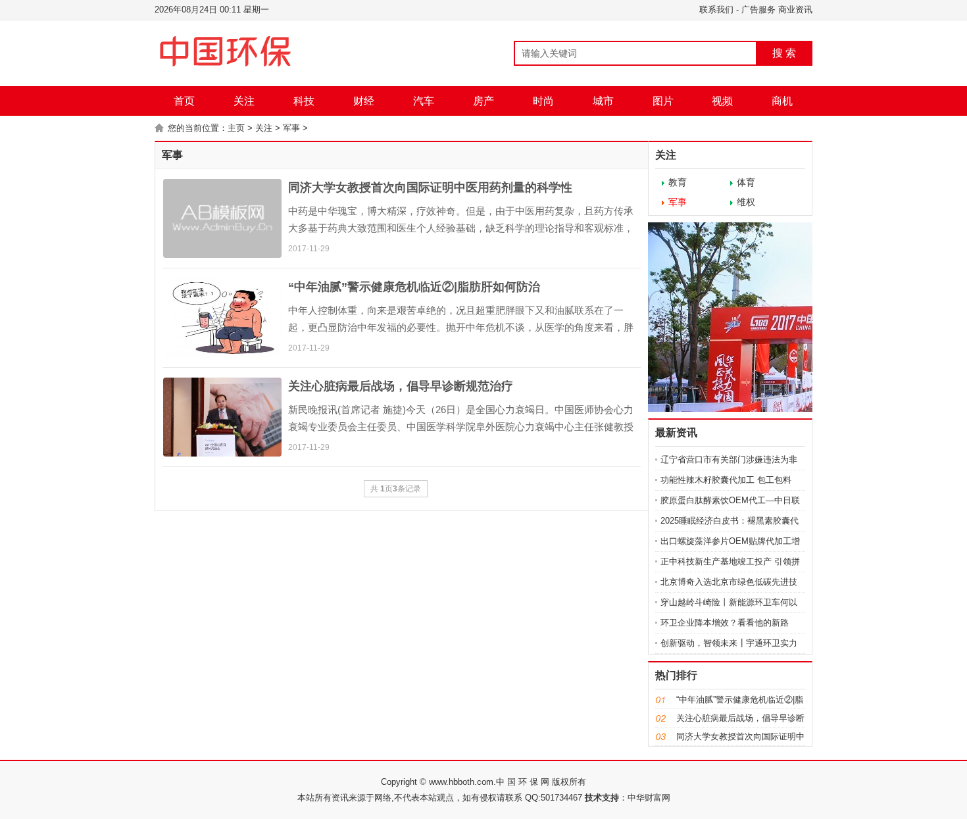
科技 (303, 101)
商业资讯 (795, 9)
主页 (236, 128)
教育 (677, 182)
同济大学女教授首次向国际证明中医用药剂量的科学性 (430, 187)
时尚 (543, 101)
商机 (782, 101)
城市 (603, 101)
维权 (746, 202)
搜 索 (784, 53)
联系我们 (716, 9)
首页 (184, 101)
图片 (663, 101)
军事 (291, 128)
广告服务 (758, 9)
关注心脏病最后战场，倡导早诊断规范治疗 (400, 386)
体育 (746, 182)
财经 (363, 101)
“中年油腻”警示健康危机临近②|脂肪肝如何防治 (414, 286)
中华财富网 (649, 798)
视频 (722, 101)
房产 (483, 101)
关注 (244, 101)
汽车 (423, 101)
